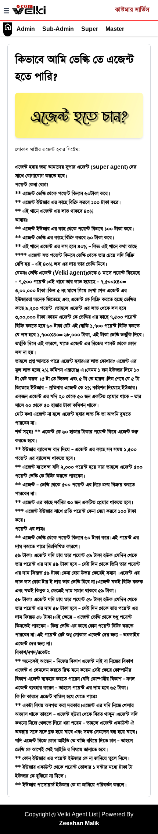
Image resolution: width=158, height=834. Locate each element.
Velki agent (70, 273)
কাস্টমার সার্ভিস (132, 10)
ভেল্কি (41, 537)
